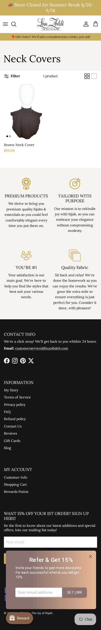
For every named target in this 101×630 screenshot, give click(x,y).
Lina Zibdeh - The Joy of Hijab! (33, 613)
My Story (11, 390)
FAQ (7, 412)
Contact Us (13, 426)
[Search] (16, 24)
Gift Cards (12, 441)
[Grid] (87, 76)
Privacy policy (14, 404)
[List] (94, 76)
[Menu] (5, 24)
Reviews (10, 433)
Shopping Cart (15, 484)
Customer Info (15, 477)
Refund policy (15, 419)
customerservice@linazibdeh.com (41, 348)
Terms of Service (17, 397)
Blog (7, 448)
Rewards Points (16, 491)
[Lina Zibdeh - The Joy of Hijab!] (50, 24)
